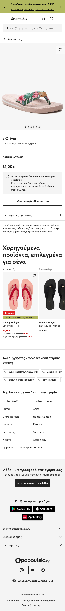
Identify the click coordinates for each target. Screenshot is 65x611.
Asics (36, 408)
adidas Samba (42, 416)
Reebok (37, 424)
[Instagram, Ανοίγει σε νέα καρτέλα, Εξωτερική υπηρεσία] (22, 570)
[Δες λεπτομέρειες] (60, 215)
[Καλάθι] (60, 19)
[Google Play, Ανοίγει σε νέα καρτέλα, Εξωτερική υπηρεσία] (21, 509)
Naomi (7, 439)
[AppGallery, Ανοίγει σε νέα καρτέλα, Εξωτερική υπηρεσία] (32, 517)
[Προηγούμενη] (5, 7)
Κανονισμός (13, 600)
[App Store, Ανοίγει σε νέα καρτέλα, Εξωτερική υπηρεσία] (44, 509)
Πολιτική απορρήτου (32, 605)
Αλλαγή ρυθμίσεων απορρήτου (38, 600)
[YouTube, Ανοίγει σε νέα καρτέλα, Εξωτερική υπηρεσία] (32, 570)
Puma (6, 408)
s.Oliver (10, 138)
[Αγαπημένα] (52, 19)
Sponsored (7, 269)
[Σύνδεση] (44, 19)
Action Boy (39, 439)
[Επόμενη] (60, 7)
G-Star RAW (10, 401)
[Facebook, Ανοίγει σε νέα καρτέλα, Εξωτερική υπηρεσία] (43, 570)
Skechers (38, 432)
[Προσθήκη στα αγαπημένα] (60, 50)
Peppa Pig (9, 432)
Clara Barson (11, 416)
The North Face (42, 401)
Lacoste (7, 424)
